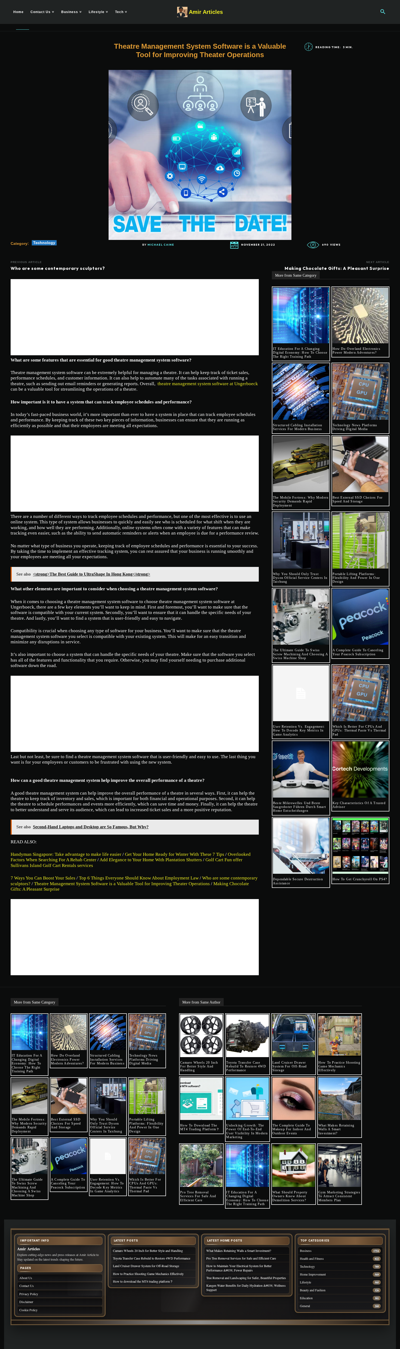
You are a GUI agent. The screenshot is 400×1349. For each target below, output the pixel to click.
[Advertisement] (135, 317)
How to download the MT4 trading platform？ (200, 1127)
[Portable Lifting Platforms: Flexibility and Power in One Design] (361, 541)
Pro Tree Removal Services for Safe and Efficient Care (198, 1196)
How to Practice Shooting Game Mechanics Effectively (339, 1066)
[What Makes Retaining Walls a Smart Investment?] (339, 1099)
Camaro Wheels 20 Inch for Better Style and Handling (199, 1066)
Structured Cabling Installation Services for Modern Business (297, 427)
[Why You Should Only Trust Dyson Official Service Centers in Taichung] (301, 541)
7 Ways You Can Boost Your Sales (43, 878)
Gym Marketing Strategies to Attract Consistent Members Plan (339, 1196)
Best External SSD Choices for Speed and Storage (358, 499)
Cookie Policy (28, 1310)
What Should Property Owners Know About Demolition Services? (290, 1196)
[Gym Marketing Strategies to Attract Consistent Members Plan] (339, 1165)
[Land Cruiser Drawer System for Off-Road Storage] (293, 1035)
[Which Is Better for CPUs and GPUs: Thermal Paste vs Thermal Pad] (361, 693)
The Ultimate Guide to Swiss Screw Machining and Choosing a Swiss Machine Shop (300, 654)
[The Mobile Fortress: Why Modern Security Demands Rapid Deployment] (301, 464)
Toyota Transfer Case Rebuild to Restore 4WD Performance (246, 1066)
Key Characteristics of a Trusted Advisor (359, 805)
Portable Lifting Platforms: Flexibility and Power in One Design (356, 578)
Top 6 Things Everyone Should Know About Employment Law (139, 878)
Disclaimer (26, 1301)
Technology (44, 242)
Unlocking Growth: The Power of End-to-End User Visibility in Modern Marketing (247, 1131)
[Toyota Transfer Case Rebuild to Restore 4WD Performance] (247, 1035)
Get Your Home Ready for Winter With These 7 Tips (174, 854)
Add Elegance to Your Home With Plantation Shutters (151, 859)
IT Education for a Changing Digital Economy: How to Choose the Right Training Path (300, 353)
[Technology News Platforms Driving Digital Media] (361, 392)
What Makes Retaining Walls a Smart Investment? (336, 1129)
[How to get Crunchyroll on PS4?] (361, 846)
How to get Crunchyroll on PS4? (360, 879)
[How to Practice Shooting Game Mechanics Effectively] (339, 1035)
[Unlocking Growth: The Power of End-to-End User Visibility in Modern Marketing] (247, 1099)
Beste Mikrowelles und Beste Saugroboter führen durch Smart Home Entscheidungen (299, 807)
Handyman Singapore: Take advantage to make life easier (66, 854)
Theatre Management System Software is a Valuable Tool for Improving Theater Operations (122, 883)
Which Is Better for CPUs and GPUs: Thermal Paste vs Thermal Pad (359, 730)
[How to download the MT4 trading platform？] (201, 1099)
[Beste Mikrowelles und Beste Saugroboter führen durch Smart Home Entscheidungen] (301, 770)
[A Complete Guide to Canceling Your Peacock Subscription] (361, 617)
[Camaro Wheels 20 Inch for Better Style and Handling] (201, 1035)
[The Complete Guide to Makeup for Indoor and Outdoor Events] (293, 1099)
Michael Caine (160, 244)
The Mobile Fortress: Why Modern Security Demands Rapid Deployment (300, 501)
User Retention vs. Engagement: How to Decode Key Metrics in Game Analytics (299, 730)
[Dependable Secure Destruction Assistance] (301, 846)
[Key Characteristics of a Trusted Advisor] (361, 770)
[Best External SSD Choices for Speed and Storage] (361, 464)
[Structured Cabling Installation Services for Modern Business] (301, 392)
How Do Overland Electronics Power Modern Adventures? (356, 350)
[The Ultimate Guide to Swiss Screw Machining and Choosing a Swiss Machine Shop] (301, 617)
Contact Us (26, 1285)
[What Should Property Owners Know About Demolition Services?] (293, 1165)
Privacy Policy (28, 1294)
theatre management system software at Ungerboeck (208, 383)
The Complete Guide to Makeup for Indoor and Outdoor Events (291, 1129)
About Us (25, 1278)
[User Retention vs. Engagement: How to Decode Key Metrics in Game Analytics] (301, 693)
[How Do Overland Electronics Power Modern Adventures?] (361, 316)
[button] (382, 11)
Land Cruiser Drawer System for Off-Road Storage (289, 1066)
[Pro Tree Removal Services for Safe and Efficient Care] (201, 1165)
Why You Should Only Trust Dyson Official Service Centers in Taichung (300, 578)
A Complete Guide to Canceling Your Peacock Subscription (358, 652)
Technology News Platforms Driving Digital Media (355, 427)
